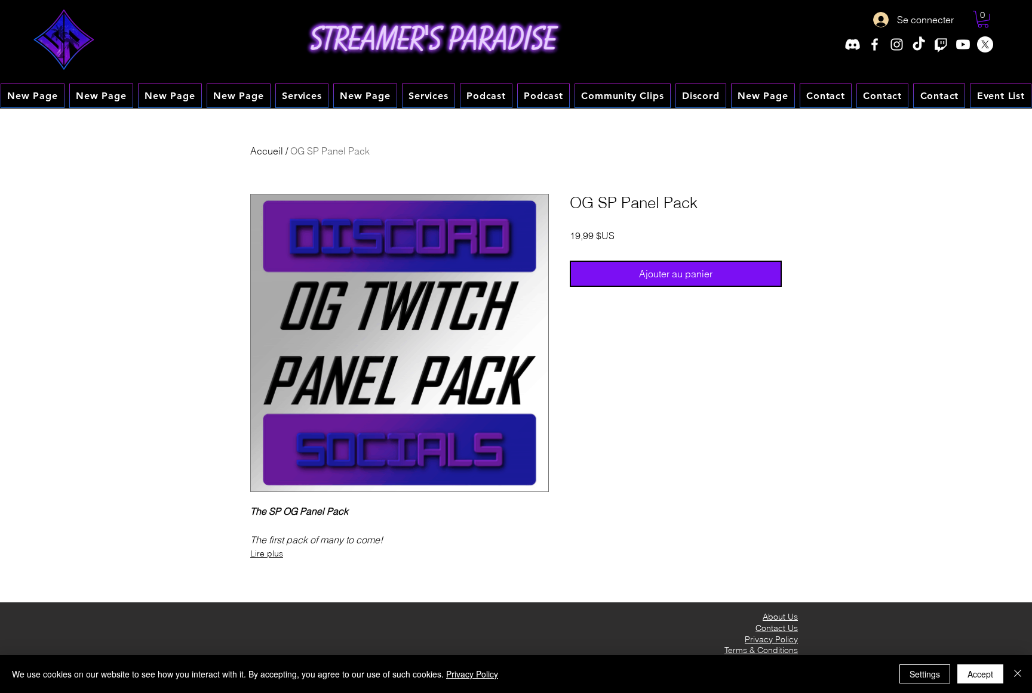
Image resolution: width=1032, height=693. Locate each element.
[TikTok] (919, 44)
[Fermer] (1017, 673)
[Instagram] (897, 44)
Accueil (266, 151)
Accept (980, 674)
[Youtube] (963, 44)
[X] (985, 44)
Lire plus (266, 553)
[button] (983, 19)
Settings (925, 674)
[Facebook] (875, 44)
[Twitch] (941, 44)
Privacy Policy (472, 674)
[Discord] (852, 44)
